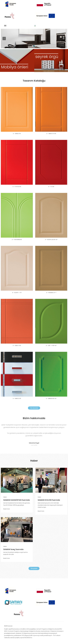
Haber (5, 497)
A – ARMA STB (17, 133)
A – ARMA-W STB (51, 133)
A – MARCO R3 (17, 398)
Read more (6, 509)
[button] (34, 408)
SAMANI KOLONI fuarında (49, 500)
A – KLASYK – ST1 (16, 292)
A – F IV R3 (51, 186)
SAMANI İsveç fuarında (13, 549)
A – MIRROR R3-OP (51, 398)
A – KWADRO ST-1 (51, 292)
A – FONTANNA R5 (17, 239)
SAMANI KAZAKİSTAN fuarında (16, 500)
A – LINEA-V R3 (17, 345)
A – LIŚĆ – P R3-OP (51, 345)
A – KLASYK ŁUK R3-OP (51, 239)
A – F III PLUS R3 (17, 186)
